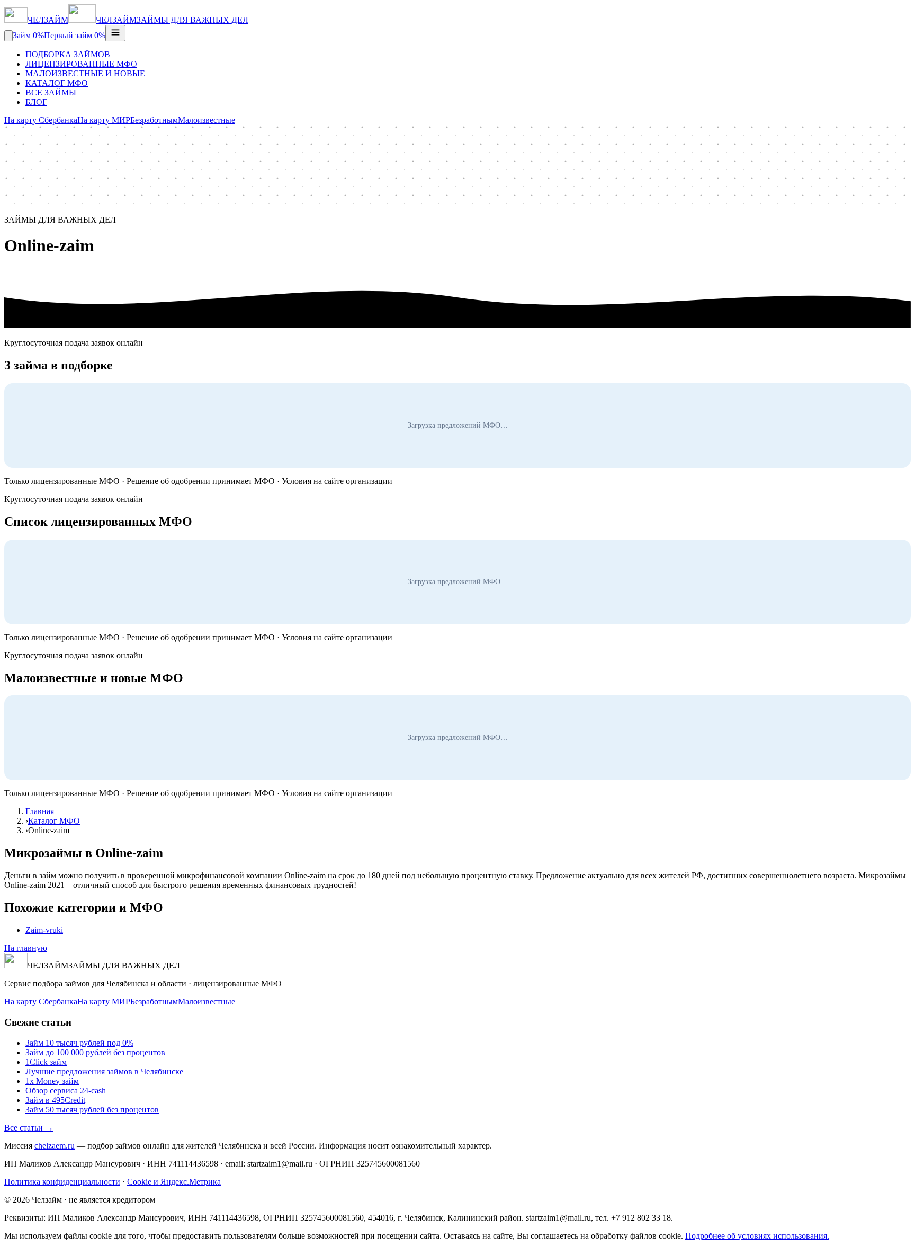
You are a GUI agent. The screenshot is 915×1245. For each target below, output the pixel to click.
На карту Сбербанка (40, 120)
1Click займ (46, 1061)
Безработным (154, 120)
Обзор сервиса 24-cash (65, 1090)
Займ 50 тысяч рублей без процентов (92, 1109)
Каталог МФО (54, 820)
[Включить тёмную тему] (8, 35)
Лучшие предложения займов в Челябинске (104, 1071)
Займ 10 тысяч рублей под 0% (79, 1042)
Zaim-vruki (44, 929)
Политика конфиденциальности (62, 1181)
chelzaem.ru (54, 1145)
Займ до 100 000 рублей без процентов (95, 1052)
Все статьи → (28, 1127)
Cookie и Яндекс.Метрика (174, 1181)
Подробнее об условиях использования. (757, 1235)
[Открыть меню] (115, 33)
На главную (25, 947)
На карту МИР (103, 120)
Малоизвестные (206, 120)
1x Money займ (52, 1080)
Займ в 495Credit (55, 1100)
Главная (39, 811)
